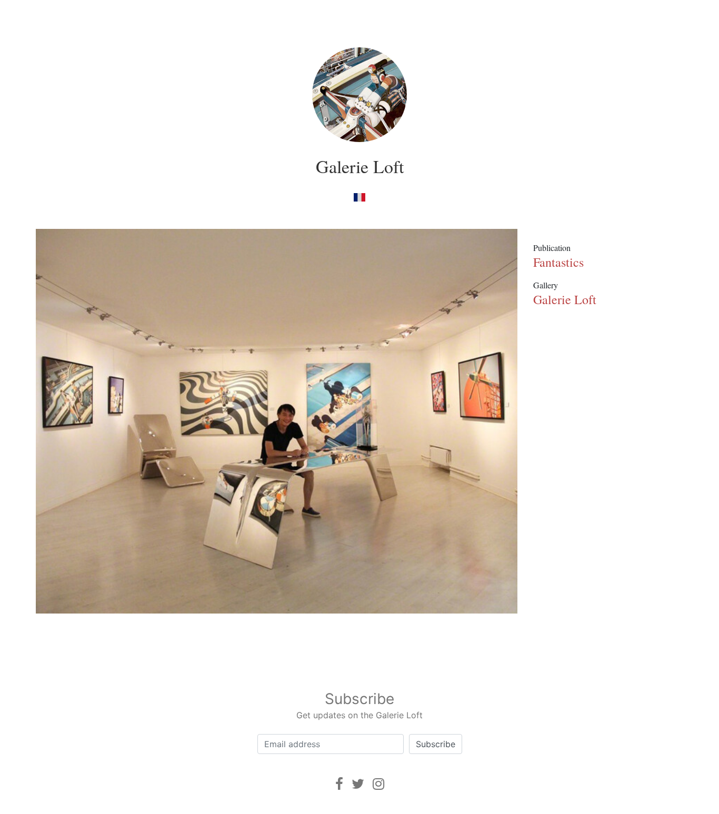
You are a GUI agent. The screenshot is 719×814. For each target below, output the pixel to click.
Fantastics (558, 262)
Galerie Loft (360, 166)
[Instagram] (378, 784)
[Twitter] (357, 784)
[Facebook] (339, 784)
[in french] (359, 196)
